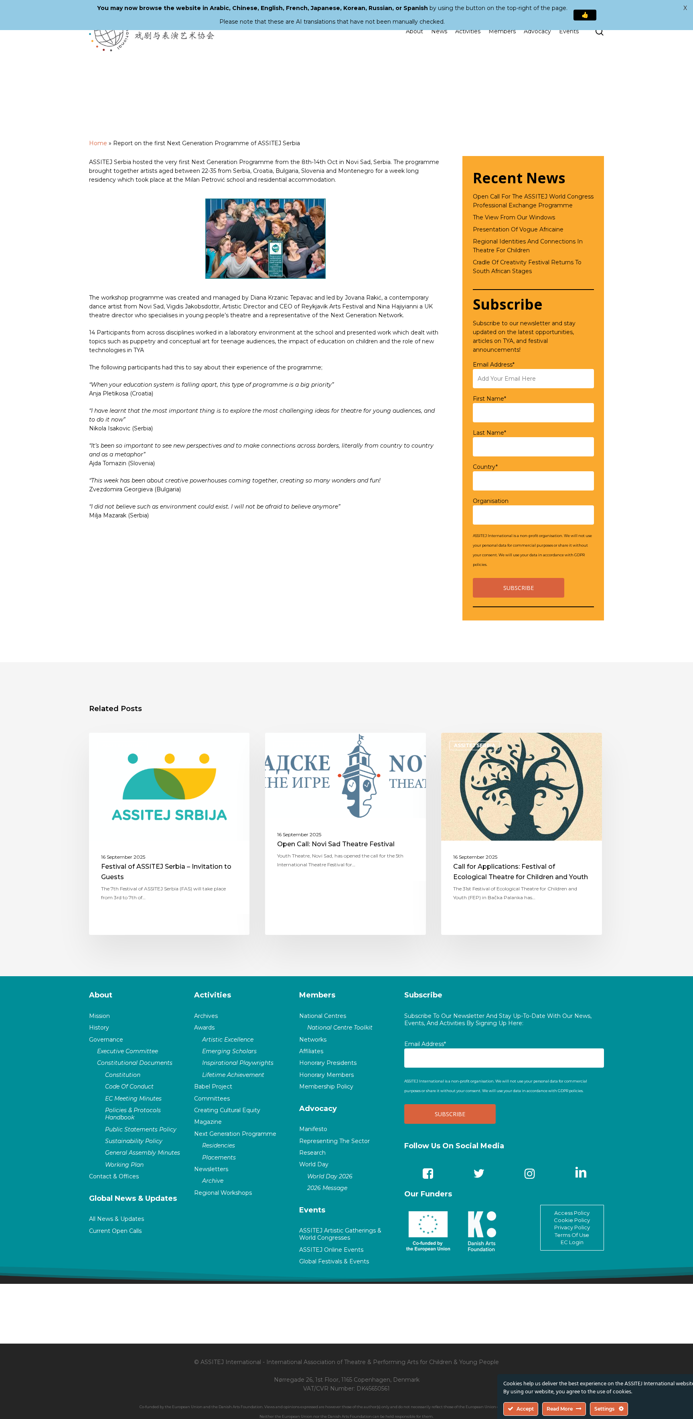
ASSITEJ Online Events (331, 1249)
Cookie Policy (572, 1220)
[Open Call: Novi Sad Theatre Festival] (345, 834)
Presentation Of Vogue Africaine (518, 229)
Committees (212, 1098)
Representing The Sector (334, 1141)
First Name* (489, 398)
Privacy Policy (572, 1227)
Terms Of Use (572, 1235)
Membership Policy (326, 1086)
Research (312, 1152)
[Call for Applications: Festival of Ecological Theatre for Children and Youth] (521, 834)
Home (98, 143)
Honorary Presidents (328, 1062)
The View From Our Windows (514, 217)
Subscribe (423, 995)
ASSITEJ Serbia (122, 745)
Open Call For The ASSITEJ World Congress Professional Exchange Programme (533, 201)
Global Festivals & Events (334, 1261)
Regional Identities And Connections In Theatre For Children (528, 246)
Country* (485, 466)
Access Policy (572, 1213)
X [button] (685, 8)
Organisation (491, 501)
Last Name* (489, 432)
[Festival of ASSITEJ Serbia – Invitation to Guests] (169, 834)
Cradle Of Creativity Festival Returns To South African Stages (527, 267)
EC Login (572, 1242)
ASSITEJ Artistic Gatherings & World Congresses (340, 1234)
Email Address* (494, 364)
